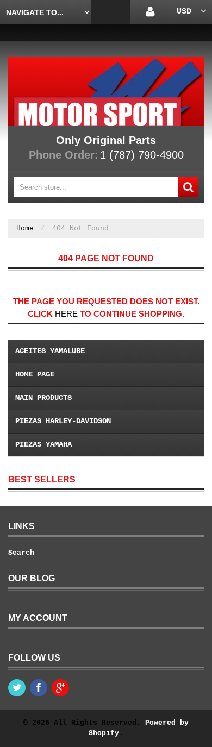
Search (21, 553)
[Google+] (60, 687)
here (66, 313)
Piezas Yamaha (43, 444)
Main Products (43, 397)
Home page (34, 374)
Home (25, 228)
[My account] (150, 12)
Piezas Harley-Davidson (63, 421)
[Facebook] (38, 687)
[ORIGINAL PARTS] (106, 91)
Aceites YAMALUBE (50, 351)
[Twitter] (17, 687)
